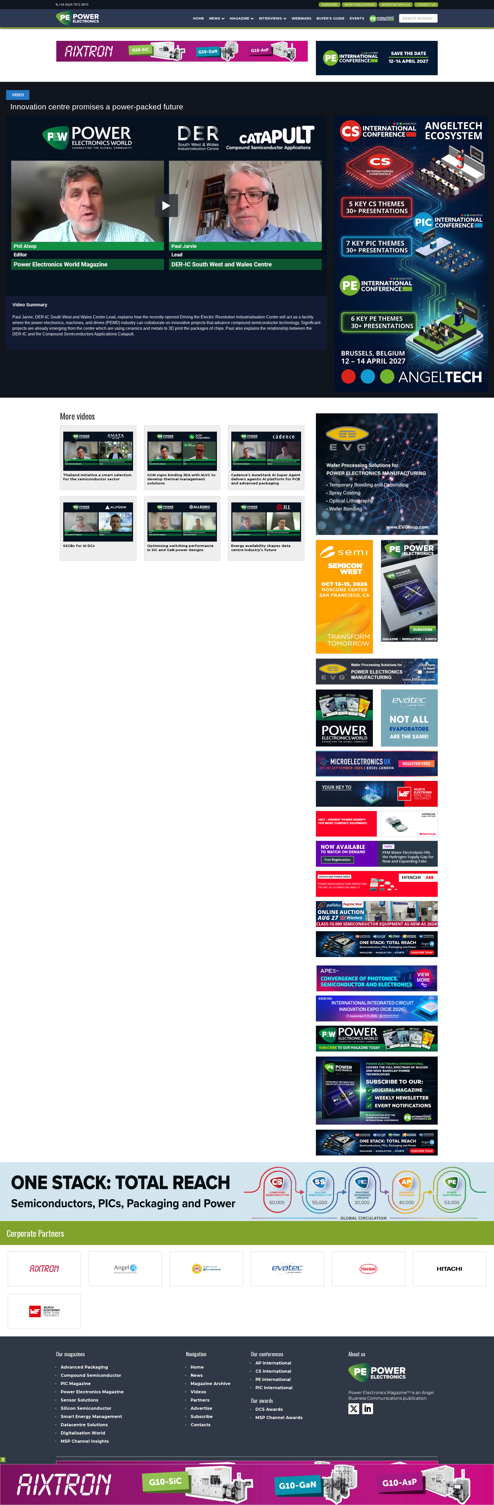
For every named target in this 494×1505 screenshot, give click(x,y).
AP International (273, 1363)
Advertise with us (396, 4)
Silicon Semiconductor (86, 1408)
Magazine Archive (211, 1383)
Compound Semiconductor (91, 1375)
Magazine (240, 18)
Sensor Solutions (79, 1400)
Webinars (301, 18)
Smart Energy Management (91, 1416)
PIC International (274, 1387)
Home (198, 18)
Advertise (201, 1408)
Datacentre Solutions (84, 1424)
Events (357, 18)
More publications (359, 4)
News (215, 18)
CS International (273, 1371)
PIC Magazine (76, 1383)
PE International (273, 1379)
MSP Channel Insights (85, 1441)
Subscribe (330, 4)
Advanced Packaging (84, 1367)
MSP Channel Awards (279, 1417)
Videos (198, 1391)
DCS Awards (269, 1409)
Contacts (200, 1424)
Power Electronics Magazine (92, 1391)
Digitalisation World (83, 1433)
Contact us (426, 4)
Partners (200, 1400)
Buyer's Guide (330, 18)
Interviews (271, 18)
